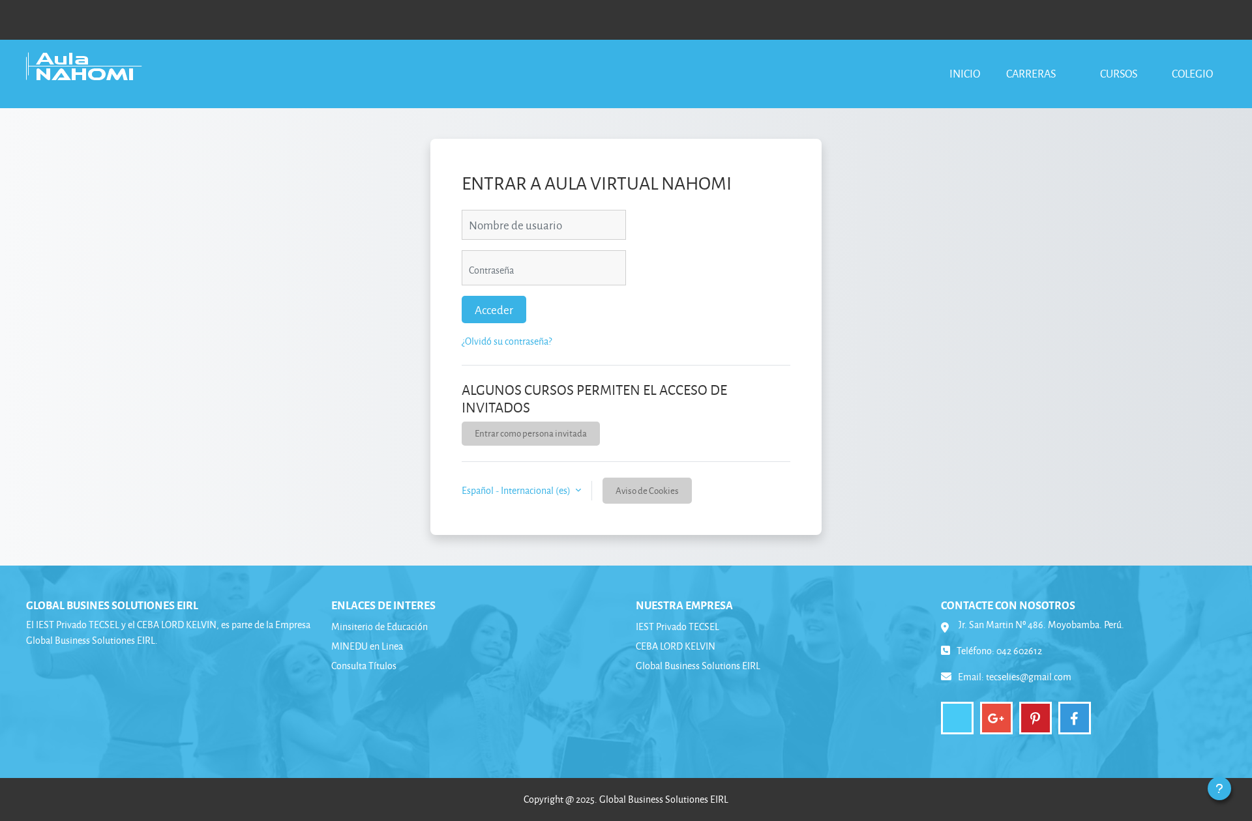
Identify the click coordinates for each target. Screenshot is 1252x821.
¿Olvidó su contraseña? (507, 341)
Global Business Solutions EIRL (698, 665)
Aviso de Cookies (647, 490)
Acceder (494, 309)
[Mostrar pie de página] (1219, 788)
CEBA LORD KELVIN (675, 646)
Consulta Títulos (363, 665)
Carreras (1032, 73)
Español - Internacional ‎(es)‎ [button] (517, 490)
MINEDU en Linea (367, 646)
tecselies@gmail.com (1028, 677)
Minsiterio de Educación (379, 626)
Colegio (1192, 73)
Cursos (1118, 73)
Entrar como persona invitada (531, 433)
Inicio (964, 73)
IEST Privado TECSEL (677, 626)
